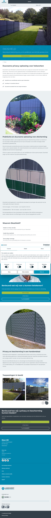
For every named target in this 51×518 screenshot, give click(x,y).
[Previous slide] (43, 403)
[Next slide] (46, 403)
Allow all (42, 271)
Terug (4, 62)
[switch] (19, 267)
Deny (9, 271)
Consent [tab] (9, 248)
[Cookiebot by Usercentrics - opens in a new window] (44, 245)
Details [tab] (25, 248)
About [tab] (42, 248)
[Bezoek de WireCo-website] (6, 497)
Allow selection (25, 271)
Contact (14, 5)
